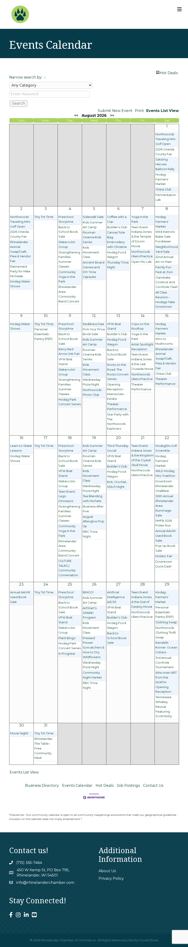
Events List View (162, 111)
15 (167, 316)
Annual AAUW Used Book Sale (165, 535)
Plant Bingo (67, 638)
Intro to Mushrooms (164, 341)
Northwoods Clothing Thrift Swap (165, 632)
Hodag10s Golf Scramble (166, 448)
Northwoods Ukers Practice (142, 254)
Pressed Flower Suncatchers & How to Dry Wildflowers (93, 647)
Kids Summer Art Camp (93, 225)
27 (118, 584)
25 (70, 584)
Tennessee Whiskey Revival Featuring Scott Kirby (163, 706)
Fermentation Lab (165, 197)
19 (94, 438)
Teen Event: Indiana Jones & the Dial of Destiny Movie (141, 599)
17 (45, 438)
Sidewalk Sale (93, 217)
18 (70, 438)
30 (21, 725)
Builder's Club (117, 227)
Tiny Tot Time (43, 217)
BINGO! (88, 592)
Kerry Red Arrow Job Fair (69, 351)
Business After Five (93, 509)
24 (45, 584)
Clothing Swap (166, 622)
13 (118, 316)
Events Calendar (77, 785)
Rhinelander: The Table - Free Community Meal (43, 748)
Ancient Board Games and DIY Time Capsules (93, 269)
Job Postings (128, 785)
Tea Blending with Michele (92, 498)
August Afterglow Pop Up (93, 521)
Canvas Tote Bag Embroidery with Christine (117, 239)
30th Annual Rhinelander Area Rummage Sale (164, 505)
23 (21, 584)
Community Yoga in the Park (67, 276)
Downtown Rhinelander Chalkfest (164, 486)
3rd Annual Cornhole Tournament (164, 662)
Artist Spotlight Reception (142, 347)
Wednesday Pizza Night (92, 382)
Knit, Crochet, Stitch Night (117, 484)
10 (46, 316)
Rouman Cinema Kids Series (92, 237)
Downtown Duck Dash (163, 564)
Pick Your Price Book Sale (94, 332)
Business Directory (42, 785)
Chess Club (163, 189)
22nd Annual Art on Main (164, 259)
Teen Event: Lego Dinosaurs (67, 496)
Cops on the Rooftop (140, 326)
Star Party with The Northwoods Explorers (118, 421)
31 (45, 725)
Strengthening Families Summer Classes (69, 259)
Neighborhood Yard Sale (166, 249)
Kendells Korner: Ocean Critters (166, 647)
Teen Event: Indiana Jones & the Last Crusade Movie (142, 361)
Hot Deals (169, 72)
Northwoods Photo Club (92, 392)
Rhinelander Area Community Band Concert (68, 294)
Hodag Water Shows (20, 284)
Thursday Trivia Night (118, 265)
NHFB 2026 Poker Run (163, 523)
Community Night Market (92, 675)
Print (139, 111)
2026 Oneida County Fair (164, 152)
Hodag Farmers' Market (162, 179)
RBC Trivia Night (90, 534)
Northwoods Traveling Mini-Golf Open (165, 139)
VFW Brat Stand (65, 362)
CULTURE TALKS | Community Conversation (68, 568)
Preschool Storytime (66, 219)
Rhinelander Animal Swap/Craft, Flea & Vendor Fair (20, 251)
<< (76, 115)
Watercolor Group (66, 244)
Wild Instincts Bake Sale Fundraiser (165, 236)
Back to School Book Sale (68, 232)
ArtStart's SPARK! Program (90, 612)
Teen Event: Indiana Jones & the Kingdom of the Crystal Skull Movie (142, 455)
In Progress (66, 653)
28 (142, 584)
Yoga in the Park (139, 219)
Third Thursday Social (117, 448)
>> (112, 115)
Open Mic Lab (141, 261)
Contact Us (153, 785)
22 (167, 438)
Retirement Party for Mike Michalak (20, 271)
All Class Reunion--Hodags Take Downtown (165, 299)
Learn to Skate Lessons (21, 448)
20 (118, 438)
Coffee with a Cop (117, 219)
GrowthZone (148, 940)
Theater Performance (117, 406)
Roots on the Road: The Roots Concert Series (118, 372)
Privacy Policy (111, 878)
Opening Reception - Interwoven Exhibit (116, 391)
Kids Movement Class (91, 252)
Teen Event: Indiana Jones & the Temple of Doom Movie (141, 236)
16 (21, 438)
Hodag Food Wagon (116, 255)
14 (142, 316)
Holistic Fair (163, 556)
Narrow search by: (25, 77)
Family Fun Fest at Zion (164, 270)
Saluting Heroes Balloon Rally (164, 164)
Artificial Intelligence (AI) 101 (116, 597)
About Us (107, 871)
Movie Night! (19, 733)
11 (70, 316)
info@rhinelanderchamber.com (45, 882)
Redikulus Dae (93, 324)
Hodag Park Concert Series (69, 402)
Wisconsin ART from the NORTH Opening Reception (166, 682)
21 (142, 438)
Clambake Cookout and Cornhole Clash (166, 282)
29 (167, 584)
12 (94, 316)
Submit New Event (115, 111)
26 (94, 584)
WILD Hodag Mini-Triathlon (165, 473)
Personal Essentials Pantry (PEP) (43, 334)
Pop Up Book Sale (165, 548)
